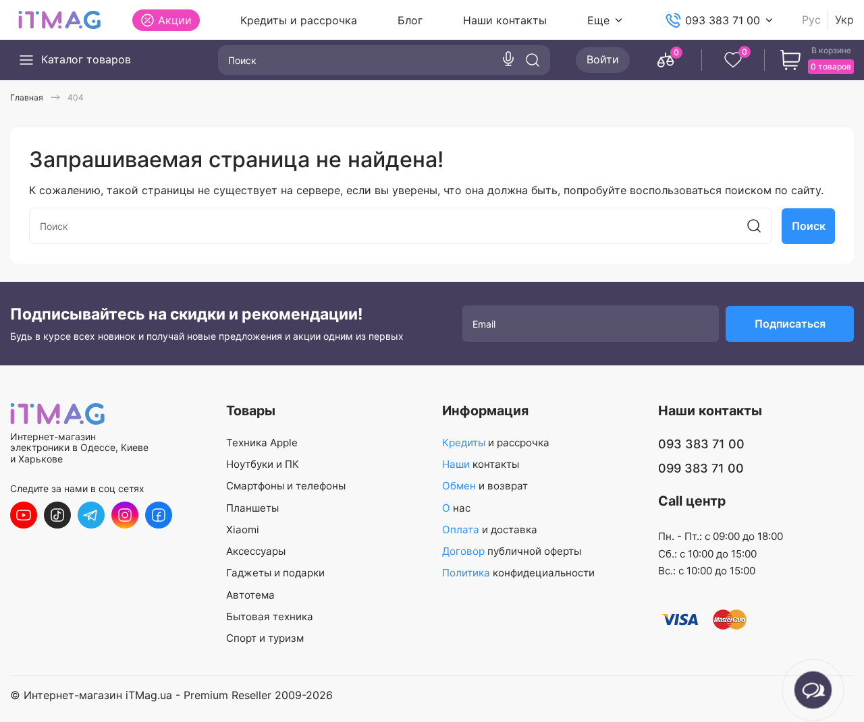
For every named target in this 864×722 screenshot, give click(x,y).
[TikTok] (57, 515)
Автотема (250, 595)
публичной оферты (511, 551)
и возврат (485, 485)
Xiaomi (242, 529)
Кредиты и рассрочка (298, 20)
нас (456, 508)
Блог (410, 20)
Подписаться (790, 323)
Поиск (809, 226)
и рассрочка (495, 442)
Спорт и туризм (265, 638)
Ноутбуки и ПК (262, 464)
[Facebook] (158, 515)
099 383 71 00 (701, 468)
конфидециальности (518, 572)
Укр (844, 19)
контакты (480, 464)
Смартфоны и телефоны (286, 485)
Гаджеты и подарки (275, 572)
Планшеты (252, 508)
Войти (603, 59)
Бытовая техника (269, 616)
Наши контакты (505, 20)
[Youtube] (23, 515)
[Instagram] (124, 515)
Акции (175, 20)
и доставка (489, 529)
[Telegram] (91, 515)
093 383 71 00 (722, 20)
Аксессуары (256, 551)
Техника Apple (262, 442)
